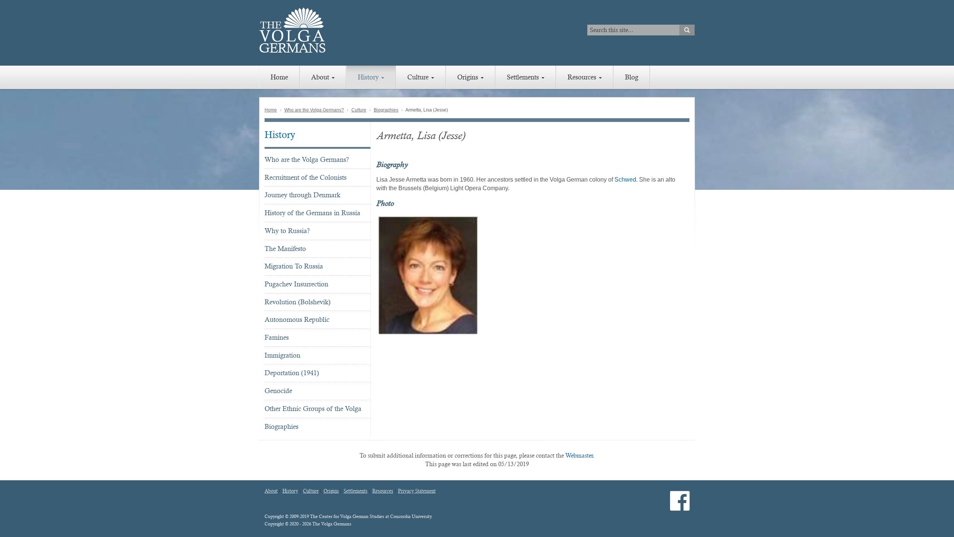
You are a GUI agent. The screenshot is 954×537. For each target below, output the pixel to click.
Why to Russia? (287, 231)
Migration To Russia (294, 266)
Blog (631, 77)
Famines (277, 337)
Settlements (524, 77)
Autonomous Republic (297, 319)
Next (693, 275)
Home (279, 77)
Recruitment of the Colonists (306, 177)
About (321, 77)
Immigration (282, 355)
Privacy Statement (417, 491)
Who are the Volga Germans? (314, 110)
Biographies (386, 110)
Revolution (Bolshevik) (298, 302)
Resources (583, 77)
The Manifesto (285, 248)
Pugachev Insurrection (296, 284)
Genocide (278, 391)
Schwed (625, 179)
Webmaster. (580, 455)
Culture (418, 77)
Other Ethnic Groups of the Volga (313, 408)
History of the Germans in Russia (312, 213)
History (369, 77)
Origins (468, 77)
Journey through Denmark (302, 195)
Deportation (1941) (292, 373)
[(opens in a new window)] (680, 507)
